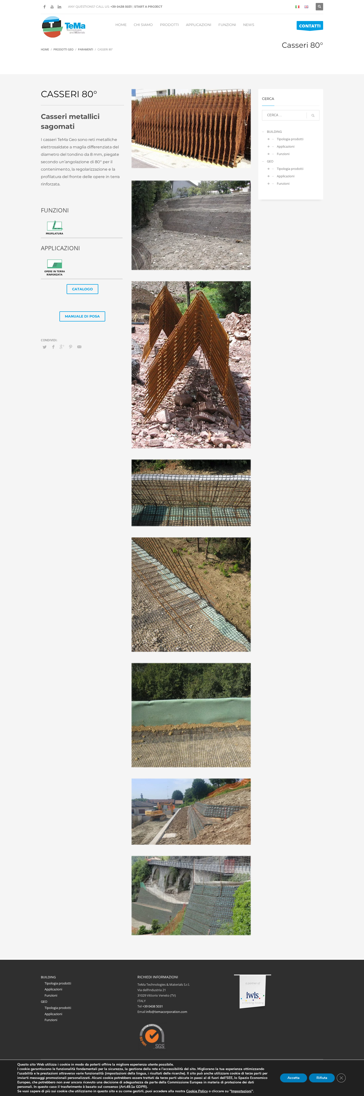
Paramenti (85, 49)
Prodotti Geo (63, 49)
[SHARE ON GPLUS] (62, 346)
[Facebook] (44, 6)
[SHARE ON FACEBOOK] (53, 346)
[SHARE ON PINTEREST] (70, 346)
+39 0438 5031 (121, 6)
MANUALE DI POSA (82, 316)
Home (45, 49)
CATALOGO (82, 289)
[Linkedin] (59, 6)
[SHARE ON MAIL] (79, 346)
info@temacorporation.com (166, 1011)
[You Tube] (52, 6)
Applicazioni (285, 146)
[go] (313, 115)
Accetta (293, 1077)
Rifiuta (321, 1077)
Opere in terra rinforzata (54, 273)
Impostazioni (241, 1091)
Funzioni (283, 154)
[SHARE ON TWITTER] (44, 347)
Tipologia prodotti (290, 139)
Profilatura (54, 233)
